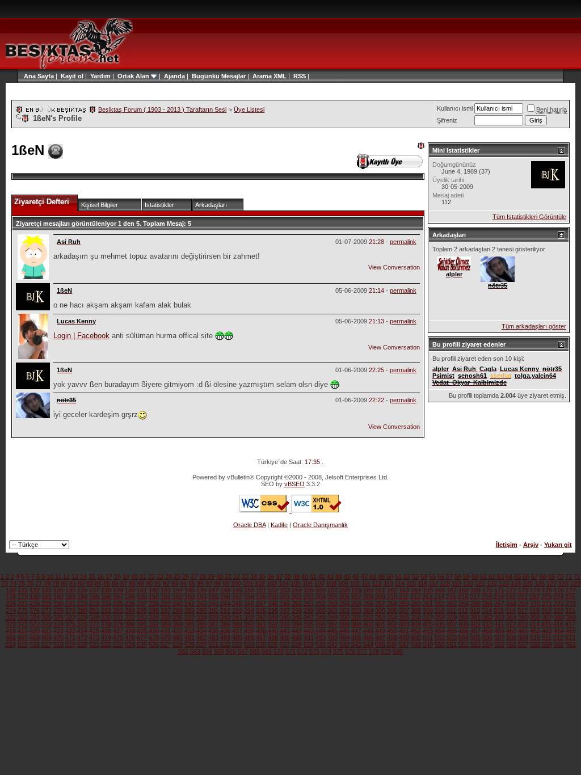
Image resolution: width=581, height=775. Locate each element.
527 (166, 644)
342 (249, 617)
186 (106, 596)
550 (440, 644)
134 (58, 590)
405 (428, 624)
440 (273, 630)
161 (380, 590)
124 (516, 583)
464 (559, 630)
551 (452, 644)
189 (142, 596)
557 (523, 644)
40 (304, 576)
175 (547, 590)
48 (372, 576)
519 (70, 644)
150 (249, 590)
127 (551, 583)
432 (177, 630)
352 (368, 617)
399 (356, 624)
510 (535, 637)
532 (225, 644)
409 (475, 624)
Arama (262, 76)
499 (404, 637)
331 (118, 617)
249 (285, 603)
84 (98, 583)
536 (273, 644)
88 (132, 583)
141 (142, 590)
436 (225, 630)
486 (249, 637)
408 (463, 624)
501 (428, 637)
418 (11, 630)
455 (452, 630)
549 (428, 644)
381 (142, 624)
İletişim (506, 544)
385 (189, 624)
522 (106, 644)
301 (332, 610)
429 (142, 630)
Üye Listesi (249, 109)
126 (539, 583)
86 (115, 583)
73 (4, 583)
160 (368, 590)
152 (273, 590)
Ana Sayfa (39, 76)
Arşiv (530, 544)
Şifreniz (447, 120)
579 (386, 651)
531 (213, 644)
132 (35, 590)
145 (189, 590)
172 (511, 590)
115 (411, 583)
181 (46, 596)
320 (558, 610)
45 (347, 576)
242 (201, 603)
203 (309, 596)
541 (332, 644)
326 (58, 617)
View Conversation (394, 267)
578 (374, 651)
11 (58, 576)
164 (416, 590)
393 (285, 624)
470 (58, 637)
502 (440, 637)
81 (72, 583)
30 (219, 576)
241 (189, 603)
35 (262, 576)
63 (500, 576)
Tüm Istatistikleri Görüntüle (529, 216)
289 (189, 610)
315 (499, 610)
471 (70, 637)
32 (236, 576)
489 (285, 637)
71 (568, 576)
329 (94, 617)
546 (392, 644)
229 (46, 603)
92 (166, 583)
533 (237, 644)
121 (480, 583)
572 (302, 651)
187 (118, 596)
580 (398, 651)
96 (200, 583)
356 (416, 617)
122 (492, 583)
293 (237, 610)
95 (191, 583)
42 (321, 576)
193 (189, 596)
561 (571, 644)
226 (11, 603)
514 (11, 644)
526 (154, 644)
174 (535, 590)
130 (11, 590)
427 (118, 630)
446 (344, 630)
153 (285, 590)
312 (463, 610)
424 (82, 630)
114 (400, 583)
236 (130, 603)
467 (23, 637)
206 (344, 596)
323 (23, 617)
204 (320, 596)
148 (225, 590)
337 (189, 617)
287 (166, 610)
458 (487, 630)
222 (534, 596)
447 (356, 630)
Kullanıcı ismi (455, 108)
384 (177, 624)
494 (344, 637)
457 (475, 630)
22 (151, 576)
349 (332, 617)
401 (380, 624)
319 (546, 610)
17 (109, 576)
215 (451, 596)
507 (499, 637)
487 (261, 637)
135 (70, 590)
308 (416, 610)
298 (297, 610)
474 (106, 637)
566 (231, 651)
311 (451, 610)
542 (344, 644)
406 (440, 624)
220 (511, 596)
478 (154, 637)
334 (154, 617)
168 (463, 590)
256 (368, 603)
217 (475, 596)
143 (166, 590)
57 (449, 576)
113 (388, 583)
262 (440, 603)
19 (126, 576)
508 (511, 637)
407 (452, 624)
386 (201, 624)
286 (154, 610)
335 (166, 617)
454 (440, 630)
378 (106, 624)
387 (213, 624)
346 (297, 617)
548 (416, 644)
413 (522, 624)
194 (201, 596)
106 (307, 583)
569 (267, 651)
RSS (299, 76)
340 (225, 617)
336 (177, 617)
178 (11, 596)
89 (140, 583)
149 (237, 590)
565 (219, 651)
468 (35, 637)
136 (82, 590)
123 (504, 583)
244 (225, 603)
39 (296, 576)
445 (332, 630)
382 (154, 624)
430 (154, 630)
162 (392, 590)
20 (134, 576)
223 (546, 596)
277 (46, 610)
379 (118, 624)
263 (452, 603)
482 (201, 637)
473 (94, 637)
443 (309, 630)
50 (389, 576)
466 (11, 637)
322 (11, 617)
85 (106, 583)
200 (273, 596)
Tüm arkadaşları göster (534, 326)
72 (577, 576)
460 (511, 630)
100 (236, 583)
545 (380, 644)
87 (123, 583)
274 (11, 610)
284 (130, 610)
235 (118, 603)
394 (297, 624)
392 (273, 624)
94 (183, 583)
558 (535, 644)
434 (201, 630)
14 (83, 576)
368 (559, 617)
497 (380, 637)
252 (320, 603)
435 (213, 630)
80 (64, 583)
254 (344, 603)
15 (92, 576)
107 (319, 583)
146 (201, 590)
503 (452, 637)
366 (535, 617)
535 (261, 644)
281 (94, 610)
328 (82, 617)
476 (130, 637)
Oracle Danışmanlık (320, 524)
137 (94, 590)
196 (225, 596)
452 (416, 630)
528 (177, 644)
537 (285, 644)
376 (82, 624)
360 (463, 617)
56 (440, 576)
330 (106, 617)
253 (332, 603)
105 (295, 583)
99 (225, 583)
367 (547, 617)
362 (487, 617)
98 (217, 583)
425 (94, 630)
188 (130, 596)
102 (260, 583)
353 (380, 617)
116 (422, 583)
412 (511, 624)
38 (287, 576)
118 (445, 583)
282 (106, 610)
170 (487, 590)
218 (487, 596)
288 (177, 610)
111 (366, 583)
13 (74, 576)
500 (416, 637)
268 (511, 603)
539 (309, 644)
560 (559, 644)
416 (558, 624)
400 (368, 624)
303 (356, 610)
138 (106, 590)
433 (189, 630)
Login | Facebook (81, 335)
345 (285, 617)
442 (297, 630)
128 (563, 583)
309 (428, 610)
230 (58, 603)
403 (404, 624)
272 (559, 603)
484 (225, 637)
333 (142, 617)
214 (439, 596)
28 (202, 576)
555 (499, 644)
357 (428, 617)
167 (452, 590)
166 (440, 590)
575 (338, 651)
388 (225, 624)
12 (66, 576)
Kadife (279, 524)
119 (456, 583)
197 (237, 596)
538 (297, 644)
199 (261, 596)
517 (46, 644)
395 (309, 624)
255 (356, 603)
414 (534, 624)
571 (290, 651)
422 (58, 630)
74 (13, 583)
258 (392, 603)
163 (404, 590)
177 (571, 590)
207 (356, 596)
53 (415, 576)
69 (551, 576)
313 (475, 610)
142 (154, 590)
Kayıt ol (72, 76)
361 (475, 617)
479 (166, 637)
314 (487, 610)
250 (297, 603)
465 (571, 630)
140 (130, 590)
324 (35, 617)
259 (404, 603)
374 (58, 624)
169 (475, 590)
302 (344, 610)
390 (249, 624)
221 (522, 596)
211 (404, 596)
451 (404, 630)
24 (168, 576)
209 (380, 596)
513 (570, 637)
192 (177, 596)
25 (177, 576)
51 (398, 576)
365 (523, 617)
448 (368, 630)
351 (356, 617)
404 (416, 624)
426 (106, 630)
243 (213, 603)
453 (428, 630)
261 (428, 603)
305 (380, 610)
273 (571, 603)
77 (38, 583)
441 (285, 630)
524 (130, 644)
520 (82, 644)
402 (392, 624)
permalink (403, 241)
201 (285, 596)
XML (280, 76)
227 (23, 603)
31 (228, 576)
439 (261, 630)
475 (118, 637)
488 (273, 637)
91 (157, 583)
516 (35, 644)
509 (523, 637)
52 (406, 576)
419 (23, 630)
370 (11, 624)
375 (70, 624)
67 (534, 576)
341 (237, 617)
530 (201, 644)
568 (255, 651)
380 (130, 624)
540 (320, 644)
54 (423, 576)
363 (499, 617)
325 (46, 617)
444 (320, 630)
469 (46, 637)
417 (570, 624)
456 (463, 630)
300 (320, 610)
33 (245, 576)
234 (106, 603)
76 (30, 583)
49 (381, 576)
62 (492, 576)
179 (23, 596)
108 (331, 583)
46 (355, 576)
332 (130, 617)
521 (94, 644)
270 (535, 603)
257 (380, 603)
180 (35, 596)
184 (82, 596)
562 (183, 651)
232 (82, 603)
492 (320, 637)
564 (207, 651)
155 (309, 590)
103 (272, 583)
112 (377, 583)
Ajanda (174, 76)
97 (208, 583)
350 (344, 617)
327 (70, 617)
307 (404, 610)
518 (58, 644)
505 (475, 637)
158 (344, 590)
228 (35, 603)
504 (463, 637)
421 (46, 630)
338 (201, 617)
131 (23, 590)
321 (570, 610)
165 (428, 590)
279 (70, 610)
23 (160, 576)
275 (23, 610)
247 (261, 603)
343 (261, 617)
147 (213, 590)
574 (326, 651)
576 (350, 651)
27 (194, 576)
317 (522, 610)
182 (58, 596)
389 (237, 624)
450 (392, 630)
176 (559, 590)
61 (483, 576)
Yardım (100, 76)
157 (332, 590)
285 (142, 610)
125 (528, 583)
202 (297, 596)
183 (70, 596)
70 (560, 576)
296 (273, 610)
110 (355, 583)
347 (309, 617)
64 (509, 576)
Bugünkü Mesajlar (219, 76)
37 (279, 576)
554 (487, 644)
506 (487, 637)
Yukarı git (558, 544)
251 (309, 603)
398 (344, 624)
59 (466, 576)
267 (499, 603)
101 (248, 583)
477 (142, 637)
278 (58, 610)
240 (177, 603)
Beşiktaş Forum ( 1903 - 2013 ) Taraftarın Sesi (162, 109)
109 (343, 583)
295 (261, 610)
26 (185, 576)
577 (362, 651)
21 (143, 576)
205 (332, 596)
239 (166, 603)
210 (392, 596)
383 (166, 624)
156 (320, 590)
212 (415, 596)
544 (368, 644)
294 (249, 610)
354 (392, 617)
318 (534, 610)
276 (35, 610)
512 (558, 637)
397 (332, 624)
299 (309, 610)
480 (177, 637)
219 (499, 596)
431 (166, 630)
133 (46, 590)
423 (70, 630)
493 (332, 637)
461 (523, 630)
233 (94, 603)
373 (46, 624)
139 (118, 590)
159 (356, 590)
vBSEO (294, 484)
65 (517, 576)
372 (35, 624)
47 (364, 576)
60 (474, 576)
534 (249, 644)
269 (523, 603)
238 (154, 603)
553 (475, 644)
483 (213, 637)
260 (416, 603)
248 (273, 603)
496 (368, 637)
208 (368, 596)
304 (368, 610)
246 (249, 603)
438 (249, 630)
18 (117, 576)
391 (261, 624)
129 (575, 583)
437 (237, 630)
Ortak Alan (133, 76)
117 (434, 583)
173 (523, 590)
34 (253, 576)
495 (356, 637)
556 (511, 644)
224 (558, 596)
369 (571, 617)
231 (70, 603)
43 (330, 576)
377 (94, 624)
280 (82, 610)
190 (154, 596)
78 (47, 583)
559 (547, 644)
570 (278, 651)
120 (468, 583)
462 (535, 630)
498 (392, 637)
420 (35, 630)
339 (213, 617)
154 (297, 590)
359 (452, 617)
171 (499, 590)
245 (237, 603)
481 (189, 637)
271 (547, 603)
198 (249, 596)
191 (166, 596)
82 (81, 583)
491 (309, 637)
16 (100, 576)
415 (546, 624)
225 (570, 596)
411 (499, 624)
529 (189, 644)
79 (55, 583)
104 (284, 583)
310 (440, 610)
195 (213, 596)
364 (511, 617)
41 (313, 576)
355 (404, 617)
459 (499, 630)
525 (142, 644)
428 (130, 630)
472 (82, 637)
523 (118, 644)
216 (463, 596)
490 (297, 637)
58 (457, 576)
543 (356, 644)
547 (404, 644)
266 (487, 603)
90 (149, 583)
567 (243, 651)
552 (463, 644)
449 (380, 630)
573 (314, 651)
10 (50, 576)
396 (320, 624)
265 (475, 603)
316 (511, 610)
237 (142, 603)
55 (432, 576)
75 (21, 583)
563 (195, 651)
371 (23, 624)
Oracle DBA (249, 524)
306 (392, 610)
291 (213, 610)
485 (237, 637)
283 (118, 610)
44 (338, 576)
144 (177, 590)
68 (543, 576)
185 (94, 596)
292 (225, 610)
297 (285, 610)
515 (23, 644)
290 (201, 610)
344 (273, 617)
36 (270, 576)
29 (211, 576)
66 (526, 576)
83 (89, 583)
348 (320, 617)
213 (427, 596)
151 (261, 590)
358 (440, 617)
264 (463, 603)
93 (174, 583)
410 (487, 624)
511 (546, 637)
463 (547, 630)
